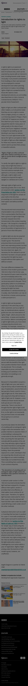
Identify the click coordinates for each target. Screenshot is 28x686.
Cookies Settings (14, 353)
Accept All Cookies (14, 349)
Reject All (14, 345)
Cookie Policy (18, 342)
